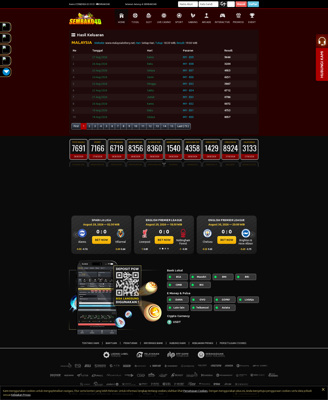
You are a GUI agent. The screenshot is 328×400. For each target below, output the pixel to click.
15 (171, 126)
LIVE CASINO (164, 22)
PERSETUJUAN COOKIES (233, 343)
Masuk (241, 4)
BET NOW (101, 239)
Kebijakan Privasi (21, 394)
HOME (121, 22)
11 (142, 126)
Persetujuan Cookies (195, 390)
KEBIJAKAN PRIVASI (202, 343)
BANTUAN (111, 343)
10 (135, 126)
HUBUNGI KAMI (178, 343)
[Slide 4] (168, 248)
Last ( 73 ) (183, 126)
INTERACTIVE (222, 22)
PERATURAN (130, 343)
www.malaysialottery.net (120, 42)
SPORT (179, 22)
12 (150, 126)
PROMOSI (238, 22)
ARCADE (206, 22)
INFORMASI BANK (153, 343)
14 (164, 126)
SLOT (149, 22)
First (76, 126)
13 (157, 126)
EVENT (252, 22)
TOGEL (135, 22)
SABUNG (193, 22)
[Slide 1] (160, 248)
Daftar (253, 4)
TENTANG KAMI (90, 343)
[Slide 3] (165, 248)
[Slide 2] (162, 248)
